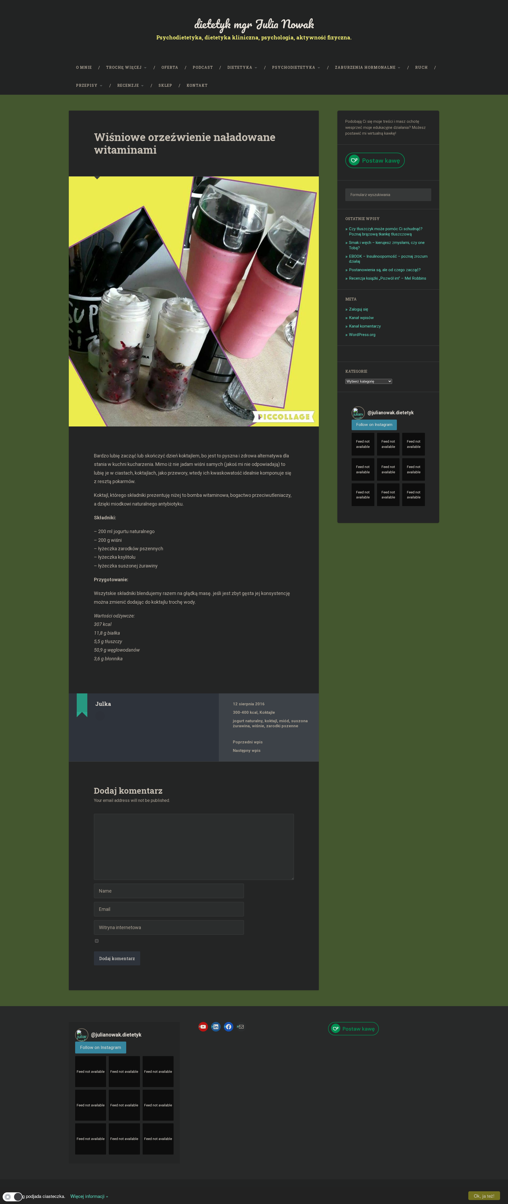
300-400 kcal (245, 712)
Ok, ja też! (484, 1195)
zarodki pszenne (282, 726)
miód (284, 721)
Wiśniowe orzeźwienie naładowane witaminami (184, 143)
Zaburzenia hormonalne (365, 67)
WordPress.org (362, 334)
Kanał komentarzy (365, 326)
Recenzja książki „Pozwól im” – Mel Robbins (387, 278)
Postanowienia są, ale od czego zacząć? (385, 269)
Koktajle (267, 712)
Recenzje (128, 85)
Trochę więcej (124, 67)
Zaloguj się (358, 309)
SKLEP (165, 85)
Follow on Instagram (374, 424)
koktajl (271, 721)
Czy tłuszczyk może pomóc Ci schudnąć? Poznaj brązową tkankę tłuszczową (386, 231)
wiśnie (258, 726)
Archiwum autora (100, 716)
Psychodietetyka (293, 67)
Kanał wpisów (361, 317)
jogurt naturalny (247, 721)
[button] (12, 1196)
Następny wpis (247, 750)
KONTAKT (197, 85)
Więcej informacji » (87, 1196)
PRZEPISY (87, 85)
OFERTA (169, 67)
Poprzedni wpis (248, 742)
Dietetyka (239, 67)
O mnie (84, 67)
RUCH (421, 67)
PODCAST (203, 67)
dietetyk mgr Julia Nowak (254, 23)
